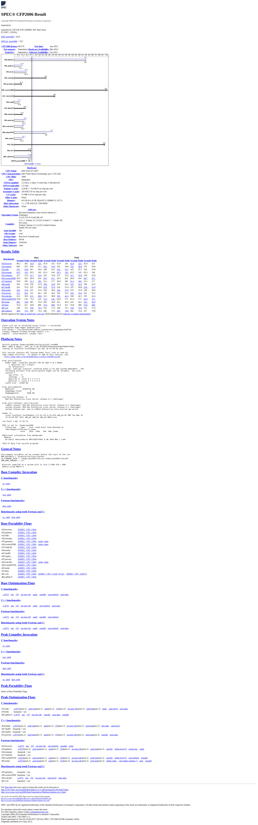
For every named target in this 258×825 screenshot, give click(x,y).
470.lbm (4, 305)
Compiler (9, 224)
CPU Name (11, 171)
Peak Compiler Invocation (19, 634)
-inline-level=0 (120, 749)
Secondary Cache (11, 191)
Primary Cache (11, 188)
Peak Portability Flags (16, 685)
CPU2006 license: (9, 46)
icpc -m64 (7, 495)
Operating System (9, 215)
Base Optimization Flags (18, 583)
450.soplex (6, 290)
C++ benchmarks (10, 489)
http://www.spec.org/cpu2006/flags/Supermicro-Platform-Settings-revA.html (33, 792)
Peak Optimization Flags (18, 697)
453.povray (6, 293)
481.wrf (4, 308)
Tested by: (9, 52)
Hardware (32, 168)
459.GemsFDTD (8, 299)
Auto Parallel (10, 230)
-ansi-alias (64, 594)
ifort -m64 (7, 506)
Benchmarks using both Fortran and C (22, 511)
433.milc (5, 269)
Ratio (26, 260)
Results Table (10, 251)
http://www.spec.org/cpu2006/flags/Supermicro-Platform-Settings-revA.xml (25, 800)
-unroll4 (104, 735)
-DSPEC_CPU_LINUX (76, 574)
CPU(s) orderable (11, 185)
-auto (141, 761)
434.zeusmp (6, 272)
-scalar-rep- (133, 749)
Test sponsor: (9, 49)
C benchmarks (9, 478)
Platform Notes (11, 339)
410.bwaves (6, 263)
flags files (9, 787)
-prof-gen (32, 709)
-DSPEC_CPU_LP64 (27, 529)
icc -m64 (6, 484)
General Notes (11, 449)
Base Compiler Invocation (19, 472)
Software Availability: (39, 52)
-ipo (12, 594)
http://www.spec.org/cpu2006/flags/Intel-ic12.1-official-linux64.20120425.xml (26, 798)
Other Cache (11, 197)
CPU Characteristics (10, 174)
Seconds (20, 260)
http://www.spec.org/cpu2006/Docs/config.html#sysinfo (32, 357)
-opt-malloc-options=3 (128, 761)
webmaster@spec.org (39, 812)
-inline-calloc (111, 761)
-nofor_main (43, 541)
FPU (11, 180)
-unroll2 (47, 715)
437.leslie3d (6, 281)
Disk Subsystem (11, 203)
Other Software (10, 245)
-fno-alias (105, 726)
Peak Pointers (9, 242)
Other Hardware (11, 206)
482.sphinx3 (6, 311)
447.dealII (5, 287)
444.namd (5, 284)
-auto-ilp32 (113, 709)
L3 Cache (10, 194)
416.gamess (6, 266)
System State (9, 236)
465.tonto (5, 302)
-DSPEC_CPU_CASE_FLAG (51, 574)
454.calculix (6, 296)
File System (9, 233)
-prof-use (90, 709)
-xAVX (6, 594)
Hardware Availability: (38, 49)
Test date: (38, 46)
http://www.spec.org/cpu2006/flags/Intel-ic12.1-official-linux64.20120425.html (34, 790)
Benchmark (8, 259)
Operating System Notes (17, 320)
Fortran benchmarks (12, 500)
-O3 (17, 594)
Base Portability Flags (16, 523)
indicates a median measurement (76, 314)
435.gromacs (6, 275)
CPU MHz (11, 177)
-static (35, 594)
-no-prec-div (25, 594)
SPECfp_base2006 (9, 41)
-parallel (42, 594)
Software (32, 209)
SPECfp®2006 (7, 37)
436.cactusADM (8, 278)
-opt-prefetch (53, 594)
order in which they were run (32, 314)
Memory (11, 200)
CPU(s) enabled (11, 183)
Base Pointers (9, 239)
